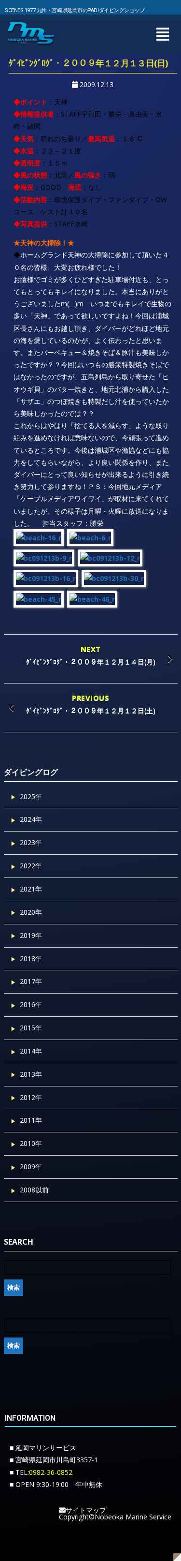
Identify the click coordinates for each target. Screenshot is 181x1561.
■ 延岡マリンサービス (43, 1447)
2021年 (31, 888)
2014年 (31, 1051)
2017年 (31, 981)
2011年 (31, 1120)
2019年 (31, 935)
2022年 (31, 865)
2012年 (31, 1097)
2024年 (31, 819)
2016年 (31, 1004)
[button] (162, 34)
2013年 (31, 1074)
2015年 (31, 1027)
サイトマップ (86, 1510)
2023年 (31, 842)
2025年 (31, 796)
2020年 (31, 912)
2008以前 (34, 1189)
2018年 (31, 958)
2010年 (31, 1143)
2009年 (31, 1166)
